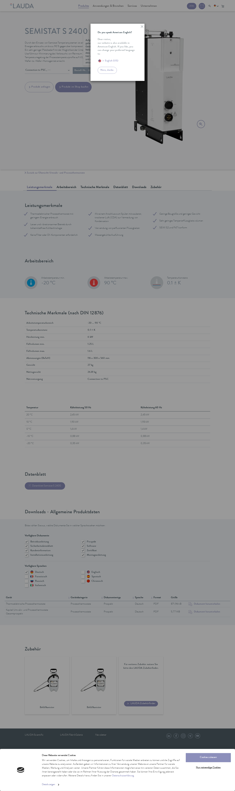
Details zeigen (48, 784)
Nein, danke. (107, 70)
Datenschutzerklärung (123, 776)
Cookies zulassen (208, 757)
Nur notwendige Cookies (208, 767)
